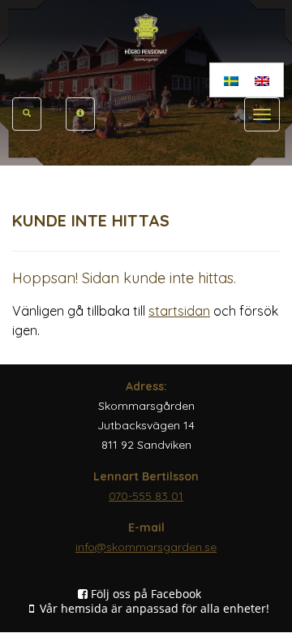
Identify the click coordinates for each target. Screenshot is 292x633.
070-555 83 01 (146, 496)
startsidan (179, 311)
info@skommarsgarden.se (146, 547)
